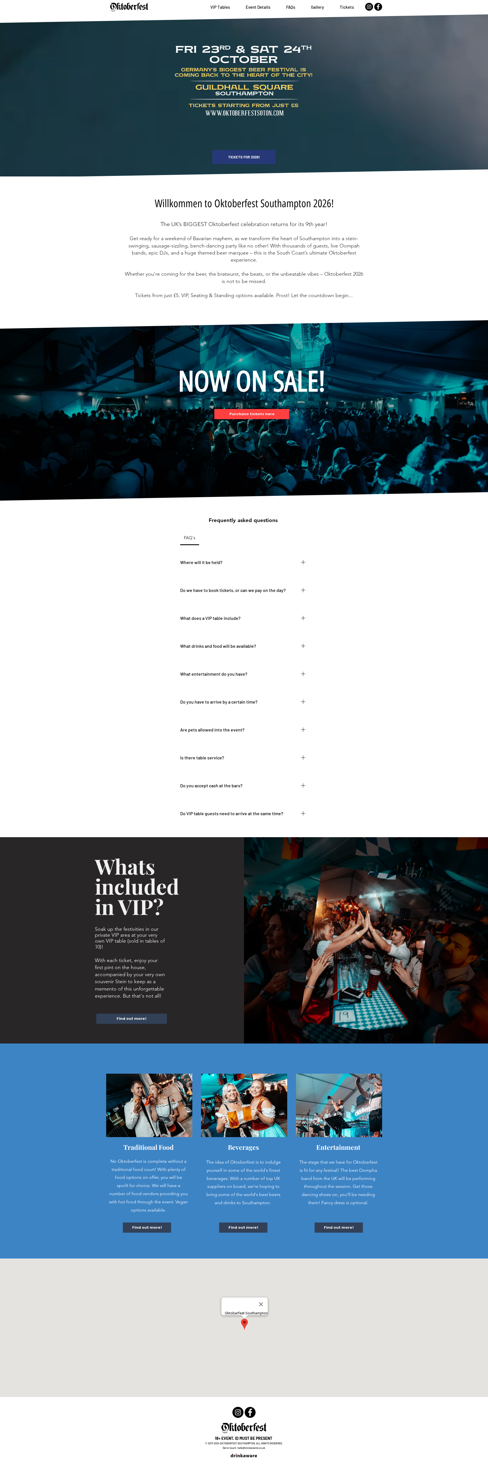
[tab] (189, 537)
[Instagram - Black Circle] (369, 7)
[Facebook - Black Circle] (378, 7)
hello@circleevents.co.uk (251, 1447)
